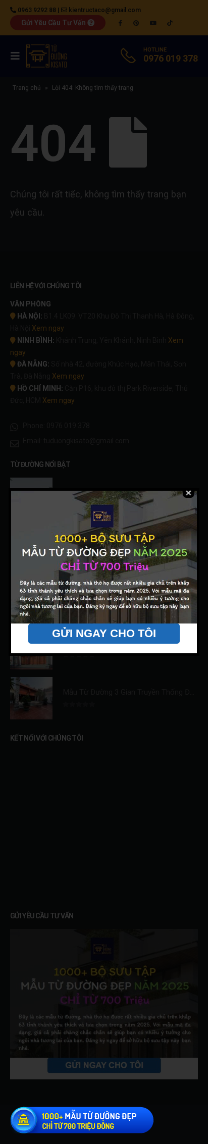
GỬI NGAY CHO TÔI (104, 633)
